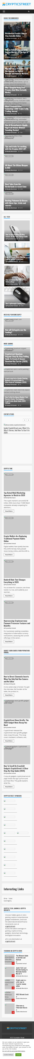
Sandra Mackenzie (21, 998)
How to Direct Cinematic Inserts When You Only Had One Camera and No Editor (17, 665)
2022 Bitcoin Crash (10, 996)
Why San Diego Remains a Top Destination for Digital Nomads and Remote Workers (16, 71)
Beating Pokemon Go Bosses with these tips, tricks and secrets (16, 203)
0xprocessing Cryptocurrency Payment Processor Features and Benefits (17, 609)
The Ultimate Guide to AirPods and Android (10, 959)
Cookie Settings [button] (8, 1055)
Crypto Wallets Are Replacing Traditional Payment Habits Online (17, 525)
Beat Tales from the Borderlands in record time (15, 185)
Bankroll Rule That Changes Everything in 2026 (17, 568)
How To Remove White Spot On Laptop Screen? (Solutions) (15, 258)
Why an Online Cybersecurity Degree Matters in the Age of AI (16, 52)
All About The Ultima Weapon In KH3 (16, 166)
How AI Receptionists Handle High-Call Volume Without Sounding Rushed (16, 127)
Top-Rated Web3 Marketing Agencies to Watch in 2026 (17, 481)
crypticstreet (10, 941)
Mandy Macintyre (12, 151)
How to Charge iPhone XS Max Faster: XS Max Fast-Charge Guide (17, 235)
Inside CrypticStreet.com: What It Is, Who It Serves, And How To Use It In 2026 (17, 430)
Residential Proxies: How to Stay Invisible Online (16, 34)
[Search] (28, 11)
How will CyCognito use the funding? (15, 331)
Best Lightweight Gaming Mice (17, 297)
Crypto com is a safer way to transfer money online (10, 984)
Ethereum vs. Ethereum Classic (10, 1008)
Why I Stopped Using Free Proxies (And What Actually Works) (16, 90)
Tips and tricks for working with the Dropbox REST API (16, 147)
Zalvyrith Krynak (12, 38)
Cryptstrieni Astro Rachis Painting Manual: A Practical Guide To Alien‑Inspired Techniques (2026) (16, 380)
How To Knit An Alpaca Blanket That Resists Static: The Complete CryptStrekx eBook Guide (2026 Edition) (16, 400)
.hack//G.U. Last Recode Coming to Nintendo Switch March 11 (10, 972)
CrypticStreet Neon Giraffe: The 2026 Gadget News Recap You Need (17, 709)
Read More (9, 511)
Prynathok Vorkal (12, 239)
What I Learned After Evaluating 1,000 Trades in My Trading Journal (16, 109)
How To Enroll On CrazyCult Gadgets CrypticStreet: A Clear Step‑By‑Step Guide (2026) (17, 754)
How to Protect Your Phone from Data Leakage (16, 281)
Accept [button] (18, 1055)
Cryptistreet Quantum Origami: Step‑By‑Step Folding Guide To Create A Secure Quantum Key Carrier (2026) (17, 358)
